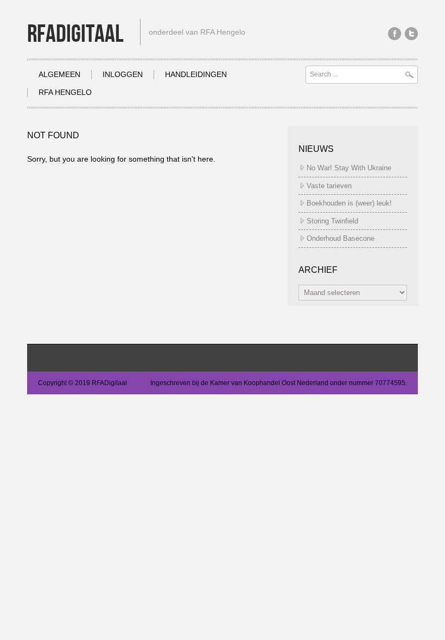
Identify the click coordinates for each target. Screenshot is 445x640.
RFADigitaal (75, 34)
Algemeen (59, 74)
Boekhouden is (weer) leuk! (349, 203)
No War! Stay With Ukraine (349, 168)
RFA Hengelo (65, 92)
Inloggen (123, 74)
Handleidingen (196, 74)
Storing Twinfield (332, 221)
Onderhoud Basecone (340, 238)
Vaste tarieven (329, 186)
